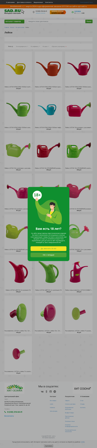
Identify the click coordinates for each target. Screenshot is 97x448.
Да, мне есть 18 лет (48, 249)
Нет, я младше (48, 255)
